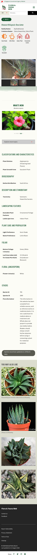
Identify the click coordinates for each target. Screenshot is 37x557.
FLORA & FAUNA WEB (12, 7)
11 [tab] (22, 133)
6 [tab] (14, 133)
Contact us (4, 513)
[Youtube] (25, 554)
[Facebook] (14, 554)
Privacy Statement (6, 533)
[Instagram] (21, 554)
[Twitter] (17, 554)
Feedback (4, 516)
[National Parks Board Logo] (4, 7)
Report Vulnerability (7, 529)
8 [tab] (17, 133)
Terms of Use (5, 537)
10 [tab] (20, 133)
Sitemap (3, 540)
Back (6, 19)
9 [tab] (19, 133)
